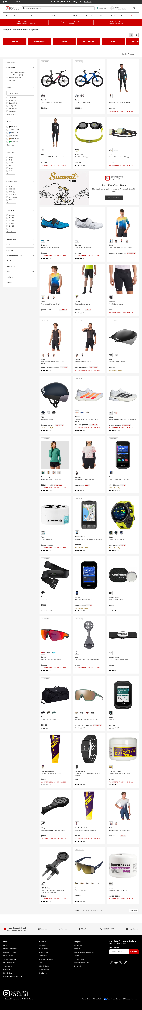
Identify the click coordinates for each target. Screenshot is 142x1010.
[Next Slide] (118, 2)
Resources (42, 942)
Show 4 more (10, 174)
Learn (41, 963)
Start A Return (43, 952)
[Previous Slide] (23, 2)
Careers (76, 956)
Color (8, 122)
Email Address (114, 948)
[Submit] (24, 8)
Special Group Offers (46, 959)
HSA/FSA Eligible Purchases (12, 977)
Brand (8, 87)
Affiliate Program (79, 959)
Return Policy (43, 949)
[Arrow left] (131, 35)
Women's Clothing (9, 959)
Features (9, 277)
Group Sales (78, 966)
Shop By (9, 250)
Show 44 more (11, 203)
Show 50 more (11, 114)
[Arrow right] (137, 35)
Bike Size (10, 152)
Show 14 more (11, 232)
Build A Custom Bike (10, 949)
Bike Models (11, 266)
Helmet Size (11, 239)
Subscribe (133, 952)
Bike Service (43, 973)
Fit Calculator (7, 973)
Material (9, 282)
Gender (9, 261)
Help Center (43, 945)
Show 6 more (10, 145)
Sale (8, 245)
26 (101, 911)
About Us (77, 949)
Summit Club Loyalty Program (84, 952)
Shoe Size (10, 210)
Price (8, 271)
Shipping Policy (44, 970)
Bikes (5, 945)
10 (95, 911)
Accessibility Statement (82, 963)
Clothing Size (11, 181)
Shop (5, 942)
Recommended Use (14, 255)
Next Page (134, 911)
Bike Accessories (9, 963)
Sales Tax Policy (44, 966)
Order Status (43, 956)
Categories (10, 67)
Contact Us (78, 945)
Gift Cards (6, 970)
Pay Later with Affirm (10, 952)
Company (77, 942)
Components (7, 966)
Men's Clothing (8, 956)
